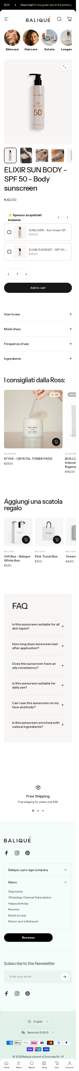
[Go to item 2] (26, 155)
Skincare (10, 453)
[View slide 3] (43, 810)
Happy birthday (18, 903)
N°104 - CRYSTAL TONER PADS (28, 459)
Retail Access (17, 915)
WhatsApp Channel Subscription (29, 897)
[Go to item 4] (57, 155)
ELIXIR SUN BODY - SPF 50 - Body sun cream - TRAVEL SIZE (48, 249)
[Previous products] (58, 217)
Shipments (15, 891)
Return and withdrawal (23, 921)
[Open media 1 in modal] (65, 67)
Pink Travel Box (46, 556)
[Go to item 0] (10, 155)
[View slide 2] (38, 810)
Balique (9, 551)
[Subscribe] (65, 977)
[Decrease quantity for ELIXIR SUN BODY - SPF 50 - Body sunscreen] (8, 274)
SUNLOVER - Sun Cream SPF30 (48, 230)
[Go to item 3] (42, 155)
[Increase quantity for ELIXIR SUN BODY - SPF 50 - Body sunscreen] (26, 274)
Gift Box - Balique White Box (17, 558)
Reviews (13, 909)
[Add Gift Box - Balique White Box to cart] (26, 540)
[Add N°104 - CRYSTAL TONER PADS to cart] (56, 442)
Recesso (28, 937)
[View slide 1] (33, 810)
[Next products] (67, 217)
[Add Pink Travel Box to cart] (57, 540)
